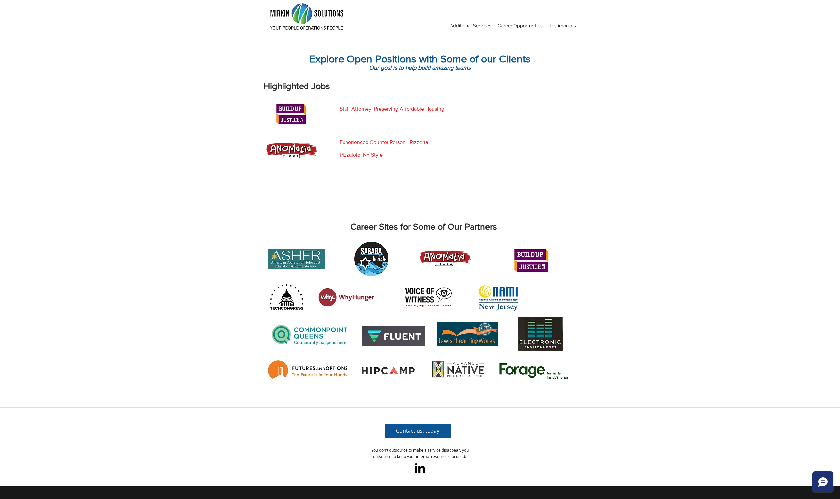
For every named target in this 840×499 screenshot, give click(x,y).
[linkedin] (420, 468)
